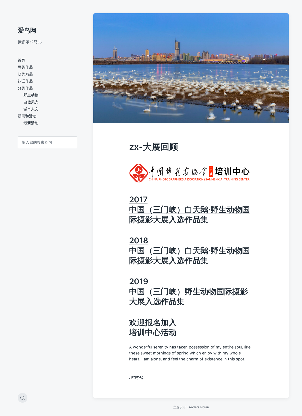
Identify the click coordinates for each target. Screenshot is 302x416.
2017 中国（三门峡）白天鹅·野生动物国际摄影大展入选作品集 (189, 209)
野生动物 (30, 95)
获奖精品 (25, 74)
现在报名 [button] (137, 377)
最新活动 (30, 123)
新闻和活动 (27, 116)
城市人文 (30, 109)
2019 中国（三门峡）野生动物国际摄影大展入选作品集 (188, 291)
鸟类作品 (25, 67)
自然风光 (30, 102)
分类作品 (25, 88)
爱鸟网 (27, 30)
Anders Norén (199, 407)
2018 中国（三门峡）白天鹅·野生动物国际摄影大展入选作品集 (189, 250)
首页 (21, 60)
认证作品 (25, 81)
